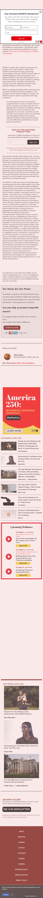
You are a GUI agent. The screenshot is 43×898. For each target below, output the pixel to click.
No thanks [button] (21, 42)
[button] (40, 12)
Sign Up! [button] (21, 38)
